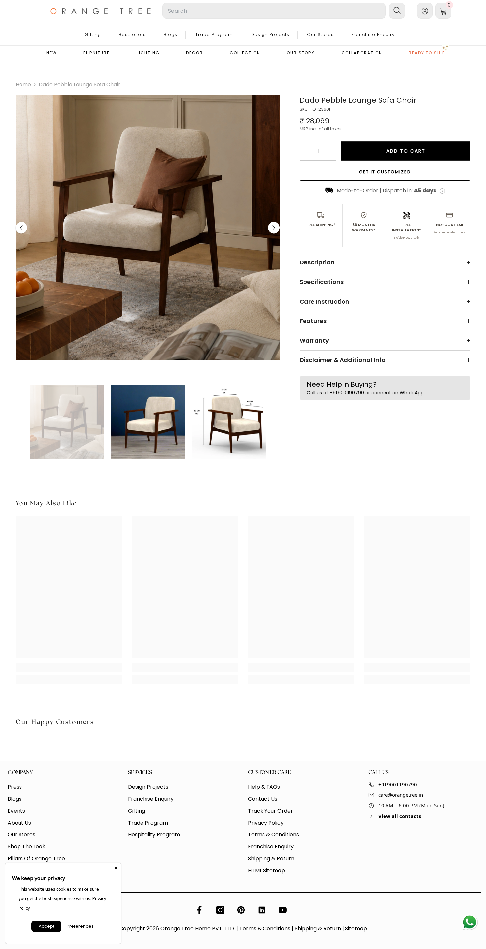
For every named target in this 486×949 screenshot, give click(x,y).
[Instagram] (220, 910)
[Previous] (21, 228)
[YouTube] (283, 910)
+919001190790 (397, 784)
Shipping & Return (318, 928)
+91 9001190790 (347, 393)
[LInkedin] (262, 910)
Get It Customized (385, 172)
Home (23, 84)
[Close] (116, 868)
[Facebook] (199, 910)
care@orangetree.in (400, 794)
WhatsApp (412, 393)
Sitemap (356, 928)
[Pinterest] (241, 910)
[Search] (229, 11)
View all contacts (399, 816)
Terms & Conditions (264, 928)
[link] (69, 667)
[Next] (274, 228)
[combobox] (274, 11)
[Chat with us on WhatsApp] (469, 922)
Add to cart (405, 151)
